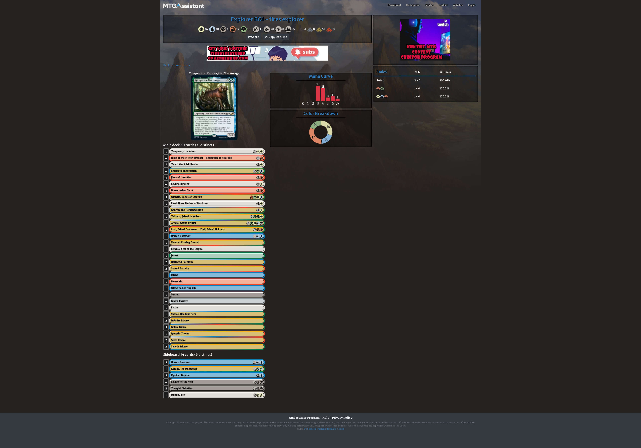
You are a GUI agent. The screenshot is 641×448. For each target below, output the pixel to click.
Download (394, 5)
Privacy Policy (342, 417)
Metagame (412, 5)
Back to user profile (176, 65)
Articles (458, 5)
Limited (429, 5)
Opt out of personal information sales (324, 428)
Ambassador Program (304, 417)
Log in (471, 5)
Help (325, 417)
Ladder (443, 5)
